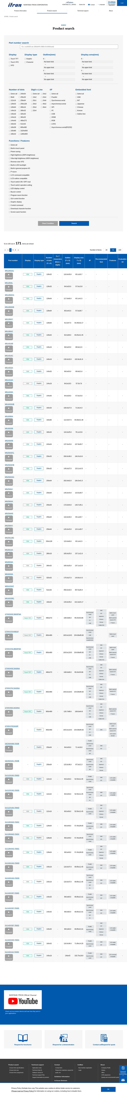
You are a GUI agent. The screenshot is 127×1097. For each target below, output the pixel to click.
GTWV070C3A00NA (12, 688)
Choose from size (14, 1070)
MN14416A (9, 380)
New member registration (111, 4)
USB (53, 114)
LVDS (54, 124)
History (103, 1070)
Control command (17, 205)
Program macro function (19, 195)
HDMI (54, 117)
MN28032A (9, 562)
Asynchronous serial (59, 104)
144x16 (13, 117)
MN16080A (9, 416)
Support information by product (40, 1077)
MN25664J (9, 489)
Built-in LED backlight (18, 165)
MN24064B (9, 440)
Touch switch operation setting (21, 185)
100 (119, 250)
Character (29, 62)
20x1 (34, 100)
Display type (39, 260)
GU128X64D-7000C (12, 822)
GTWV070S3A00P (11, 726)
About (103, 1065)
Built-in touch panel (17, 148)
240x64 (23, 94)
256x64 (23, 100)
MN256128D (9, 538)
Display (28, 260)
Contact (57, 1065)
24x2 (44, 94)
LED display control (18, 188)
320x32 (23, 114)
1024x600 (24, 130)
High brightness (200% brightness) (23, 155)
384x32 (23, 117)
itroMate (80, 1065)
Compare (9, 277)
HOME (6, 16)
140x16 (13, 110)
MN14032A (9, 368)
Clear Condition (48, 223)
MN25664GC (9, 477)
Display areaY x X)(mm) (79, 260)
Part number (13, 260)
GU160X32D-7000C (12, 940)
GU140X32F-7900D (12, 925)
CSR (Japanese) (105, 1075)
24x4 (44, 97)
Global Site (82, 4)
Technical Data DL (37, 1070)
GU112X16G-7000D (12, 775)
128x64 (13, 107)
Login (122, 3)
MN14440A (9, 392)
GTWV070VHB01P (12, 631)
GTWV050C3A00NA (12, 708)
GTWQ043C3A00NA (12, 668)
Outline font (81, 114)
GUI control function (18, 198)
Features (112, 260)
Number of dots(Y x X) (49, 260)
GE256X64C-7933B (12, 761)
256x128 (24, 104)
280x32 (23, 110)
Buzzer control (16, 192)
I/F (90, 260)
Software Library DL (37, 1072)
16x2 (34, 97)
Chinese (80, 107)
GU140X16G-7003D (12, 878)
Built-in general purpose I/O (20, 168)
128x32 (13, 104)
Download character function (21, 208)
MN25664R (9, 513)
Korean (79, 110)
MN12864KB (9, 307)
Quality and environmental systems (110, 1077)
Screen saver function (18, 212)
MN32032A (9, 574)
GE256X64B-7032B (12, 744)
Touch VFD (15, 62)
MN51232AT (9, 586)
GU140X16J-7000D (12, 952)
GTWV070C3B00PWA (13, 649)
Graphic (29, 59)
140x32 (13, 114)
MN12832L (9, 283)
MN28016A (9, 550)
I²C (53, 110)
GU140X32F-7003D (12, 908)
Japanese (80, 104)
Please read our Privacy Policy (23, 1091)
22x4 (34, 110)
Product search (13, 1065)
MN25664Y (9, 525)
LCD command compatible (20, 175)
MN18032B (9, 428)
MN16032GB (9, 404)
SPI (53, 107)
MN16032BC (9, 598)
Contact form (58, 1068)
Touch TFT (14, 59)
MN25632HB (9, 465)
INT (78, 100)
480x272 (24, 120)
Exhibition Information (62, 1076)
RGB (53, 120)
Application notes (37, 1068)
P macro (14, 172)
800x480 (24, 127)
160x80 (13, 130)
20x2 (34, 104)
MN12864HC (9, 295)
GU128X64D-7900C (12, 849)
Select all (14, 94)
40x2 (44, 104)
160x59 (13, 127)
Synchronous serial (58, 100)
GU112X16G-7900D (12, 808)
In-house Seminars (60, 1080)
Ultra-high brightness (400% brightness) (25, 158)
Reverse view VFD (17, 162)
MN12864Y (9, 319)
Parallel (54, 97)
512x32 (23, 124)
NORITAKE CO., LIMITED (69, 4)
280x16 (23, 107)
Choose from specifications (16, 1068)
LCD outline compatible (19, 178)
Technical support (37, 1065)
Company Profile (105, 1068)
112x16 (13, 100)
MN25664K (9, 501)
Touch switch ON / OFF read (21, 182)
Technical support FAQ (38, 1075)
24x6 (44, 100)
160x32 (13, 124)
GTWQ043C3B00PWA (13, 614)
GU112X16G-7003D (12, 790)
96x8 (12, 97)
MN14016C (9, 356)
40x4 (44, 107)
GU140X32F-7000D (12, 893)
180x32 (13, 134)
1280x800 (24, 134)
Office (102, 1072)
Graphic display (16, 202)
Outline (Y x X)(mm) (67, 260)
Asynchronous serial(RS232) (62, 127)
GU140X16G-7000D (12, 863)
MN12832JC (9, 271)
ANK (79, 97)
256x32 (23, 97)
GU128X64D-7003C (12, 834)
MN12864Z (9, 331)
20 (106, 250)
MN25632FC (9, 453)
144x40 (13, 120)
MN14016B (9, 343)
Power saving (15, 151)
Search (74, 223)
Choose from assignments (16, 1072)
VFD (12, 65)
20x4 (34, 107)
